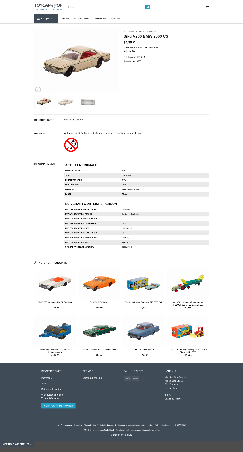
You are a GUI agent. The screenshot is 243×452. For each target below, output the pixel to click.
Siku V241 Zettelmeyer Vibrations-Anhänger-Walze (55, 351)
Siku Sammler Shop (82, 19)
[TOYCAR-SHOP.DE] (48, 7)
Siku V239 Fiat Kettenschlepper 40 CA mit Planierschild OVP (188, 351)
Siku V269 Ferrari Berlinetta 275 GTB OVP (144, 302)
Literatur (114, 19)
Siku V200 (152, 32)
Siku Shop (66, 19)
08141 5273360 (173, 399)
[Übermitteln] (147, 7)
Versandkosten (151, 47)
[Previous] (39, 61)
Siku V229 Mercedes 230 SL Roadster (55, 302)
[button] (207, 7)
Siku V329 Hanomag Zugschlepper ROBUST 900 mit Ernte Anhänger (187, 303)
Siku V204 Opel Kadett (144, 350)
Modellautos (100, 19)
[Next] (114, 61)
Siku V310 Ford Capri (99, 302)
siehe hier (155, 430)
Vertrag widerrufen (17, 444)
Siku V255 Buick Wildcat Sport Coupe (99, 350)
